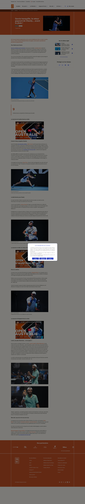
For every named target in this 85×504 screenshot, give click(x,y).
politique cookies (40, 255)
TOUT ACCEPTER (50, 259)
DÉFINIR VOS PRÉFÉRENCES (43, 259)
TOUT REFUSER (35, 259)
